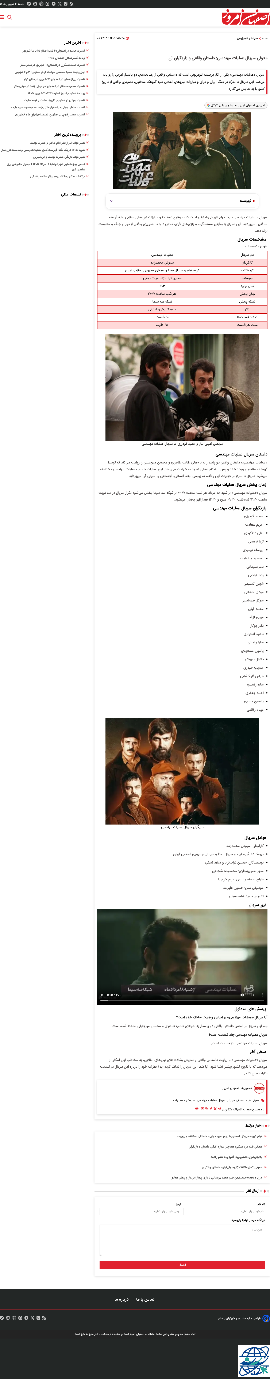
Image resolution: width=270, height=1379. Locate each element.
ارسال (182, 1265)
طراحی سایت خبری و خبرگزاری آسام (239, 1318)
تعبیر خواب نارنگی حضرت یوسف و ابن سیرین (59, 157)
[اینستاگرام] (65, 5)
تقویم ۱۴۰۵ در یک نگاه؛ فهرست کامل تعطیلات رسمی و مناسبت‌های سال (43, 150)
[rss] (71, 5)
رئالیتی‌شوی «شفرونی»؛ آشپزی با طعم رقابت (236, 1157)
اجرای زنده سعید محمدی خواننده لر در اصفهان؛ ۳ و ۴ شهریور (50, 72)
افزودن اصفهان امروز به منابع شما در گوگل (238, 105)
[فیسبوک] (211, 1109)
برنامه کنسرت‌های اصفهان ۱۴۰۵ (66, 58)
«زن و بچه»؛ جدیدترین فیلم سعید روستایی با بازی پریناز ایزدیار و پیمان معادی (216, 1177)
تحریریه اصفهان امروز (237, 1088)
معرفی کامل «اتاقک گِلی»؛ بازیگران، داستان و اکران (232, 1167)
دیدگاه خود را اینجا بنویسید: (248, 1220)
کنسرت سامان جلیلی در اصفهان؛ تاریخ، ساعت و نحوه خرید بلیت (48, 107)
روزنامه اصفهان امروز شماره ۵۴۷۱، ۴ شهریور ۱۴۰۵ (56, 93)
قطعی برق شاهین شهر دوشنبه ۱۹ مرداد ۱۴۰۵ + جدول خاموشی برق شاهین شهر (46, 167)
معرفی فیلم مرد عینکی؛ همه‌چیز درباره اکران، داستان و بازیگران (225, 1146)
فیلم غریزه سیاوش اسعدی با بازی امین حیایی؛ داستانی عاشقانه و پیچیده (219, 1136)
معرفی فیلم (252, 1100)
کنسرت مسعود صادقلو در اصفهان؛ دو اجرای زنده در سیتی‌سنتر (49, 86)
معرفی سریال (235, 1100)
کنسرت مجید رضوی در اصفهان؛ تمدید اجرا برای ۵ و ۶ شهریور (50, 114)
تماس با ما (145, 1299)
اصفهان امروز (137, 1334)
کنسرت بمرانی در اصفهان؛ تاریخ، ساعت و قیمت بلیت (54, 100)
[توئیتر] (60, 5)
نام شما (261, 1204)
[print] (197, 1108)
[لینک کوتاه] (206, 1109)
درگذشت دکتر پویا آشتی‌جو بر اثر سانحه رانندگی (57, 176)
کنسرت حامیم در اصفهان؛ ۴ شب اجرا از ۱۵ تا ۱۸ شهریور (54, 51)
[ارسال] (202, 1109)
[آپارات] (35, 5)
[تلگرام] (53, 4)
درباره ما (122, 1299)
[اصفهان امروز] (245, 17)
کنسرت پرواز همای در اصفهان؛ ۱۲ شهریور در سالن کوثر (54, 79)
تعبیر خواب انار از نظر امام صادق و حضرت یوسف (57, 143)
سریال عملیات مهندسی (211, 1100)
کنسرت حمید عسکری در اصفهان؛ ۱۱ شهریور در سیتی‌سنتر (52, 65)
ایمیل (178, 1204)
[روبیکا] (41, 4)
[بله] (29, 5)
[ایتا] (47, 5)
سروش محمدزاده (184, 1100)
